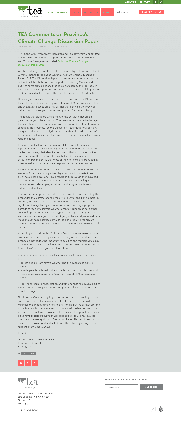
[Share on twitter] (35, 363)
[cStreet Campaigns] (154, 402)
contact (144, 2)
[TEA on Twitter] (161, 2)
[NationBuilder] (160, 402)
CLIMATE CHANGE (28, 354)
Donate (107, 12)
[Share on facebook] (28, 363)
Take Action (91, 12)
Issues (75, 12)
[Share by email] (21, 363)
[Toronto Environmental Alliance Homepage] (30, 11)
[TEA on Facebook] (155, 2)
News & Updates (57, 12)
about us (130, 2)
